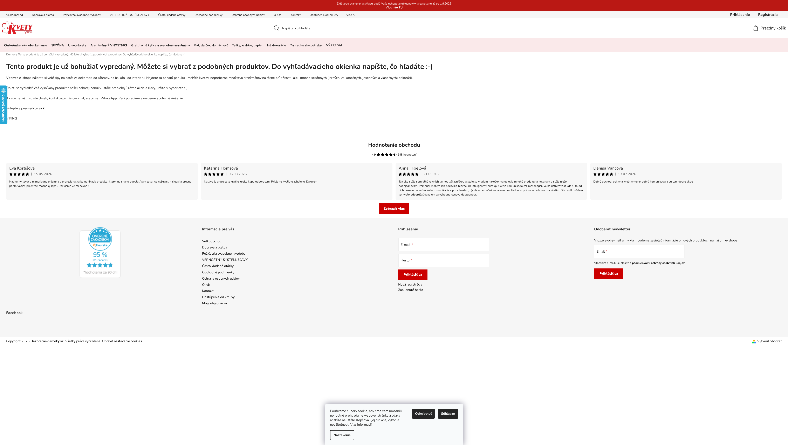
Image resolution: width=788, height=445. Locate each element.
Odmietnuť (423, 413)
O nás (277, 15)
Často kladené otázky (171, 15)
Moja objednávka (214, 303)
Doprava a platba (43, 15)
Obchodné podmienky (208, 15)
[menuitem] (25, 45)
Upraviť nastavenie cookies (122, 341)
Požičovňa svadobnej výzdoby (82, 15)
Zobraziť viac (394, 208)
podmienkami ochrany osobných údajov (658, 263)
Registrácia (768, 14)
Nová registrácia (410, 284)
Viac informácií (361, 424)
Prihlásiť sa (413, 274)
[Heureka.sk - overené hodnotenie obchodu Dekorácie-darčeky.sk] (100, 252)
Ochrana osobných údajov (248, 15)
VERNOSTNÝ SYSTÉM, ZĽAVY (129, 15)
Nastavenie (342, 435)
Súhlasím (448, 413)
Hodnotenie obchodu (394, 145)
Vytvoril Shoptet (769, 341)
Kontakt (295, 15)
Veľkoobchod (14, 15)
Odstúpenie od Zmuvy (324, 15)
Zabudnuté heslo (410, 290)
